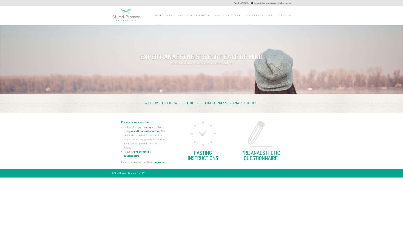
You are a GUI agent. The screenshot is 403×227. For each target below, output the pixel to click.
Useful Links (253, 15)
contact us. (159, 162)
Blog (271, 15)
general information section (144, 131)
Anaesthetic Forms (226, 15)
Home (158, 15)
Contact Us (284, 15)
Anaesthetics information (194, 15)
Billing (170, 15)
